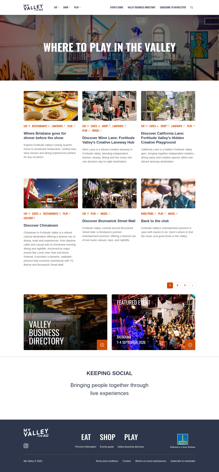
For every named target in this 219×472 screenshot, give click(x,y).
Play (76, 7)
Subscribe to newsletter (183, 461)
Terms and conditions (107, 461)
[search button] (191, 7)
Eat (55, 7)
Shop (65, 7)
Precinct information (85, 446)
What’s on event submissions (150, 461)
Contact (127, 461)
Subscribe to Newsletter (173, 7)
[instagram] (26, 446)
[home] (43, 433)
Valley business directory (141, 7)
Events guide (116, 7)
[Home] (33, 7)
